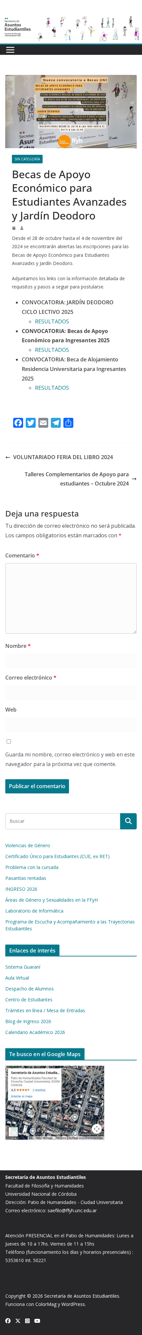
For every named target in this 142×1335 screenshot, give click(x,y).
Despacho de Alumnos (29, 988)
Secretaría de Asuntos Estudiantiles (81, 1296)
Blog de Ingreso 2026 (28, 1021)
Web (11, 709)
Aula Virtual (17, 978)
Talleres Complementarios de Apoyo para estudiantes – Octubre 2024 (77, 479)
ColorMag (45, 1304)
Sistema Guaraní (22, 967)
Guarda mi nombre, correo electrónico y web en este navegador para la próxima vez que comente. (70, 759)
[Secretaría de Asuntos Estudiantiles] (71, 17)
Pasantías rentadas (25, 878)
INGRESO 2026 (21, 889)
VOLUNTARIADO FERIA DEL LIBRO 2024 (63, 457)
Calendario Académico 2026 (35, 1032)
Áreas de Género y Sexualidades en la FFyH (51, 900)
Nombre (18, 646)
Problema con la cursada (31, 867)
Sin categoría (27, 159)
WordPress (73, 1304)
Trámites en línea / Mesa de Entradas (45, 1010)
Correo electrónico (30, 677)
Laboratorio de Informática (34, 911)
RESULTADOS (52, 321)
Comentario (22, 555)
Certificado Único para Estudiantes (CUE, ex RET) (57, 856)
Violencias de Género (27, 845)
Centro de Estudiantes (29, 999)
